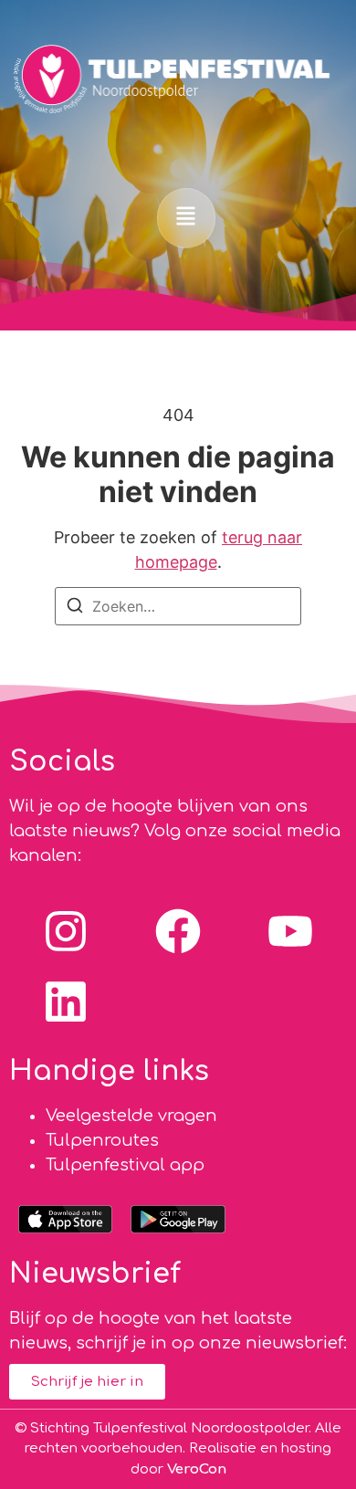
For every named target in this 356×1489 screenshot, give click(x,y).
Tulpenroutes (102, 1140)
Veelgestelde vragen (131, 1115)
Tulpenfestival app (125, 1165)
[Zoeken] (75, 608)
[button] (186, 217)
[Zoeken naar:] (178, 606)
